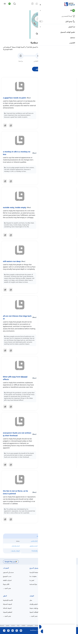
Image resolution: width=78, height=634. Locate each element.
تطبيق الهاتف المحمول (67, 32)
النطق (5, 596)
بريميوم (72, 37)
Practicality (34, 551)
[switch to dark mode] (41, 21)
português (30, 625)
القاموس (72, 43)
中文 (18, 625)
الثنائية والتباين (34, 541)
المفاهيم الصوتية (7, 612)
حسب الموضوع (7, 576)
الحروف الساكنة (7, 608)
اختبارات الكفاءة (7, 580)
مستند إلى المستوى (8, 572)
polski (7, 625)
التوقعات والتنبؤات (15, 551)
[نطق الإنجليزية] (37, 4)
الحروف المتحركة (7, 604)
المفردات (6, 568)
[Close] (40, 4)
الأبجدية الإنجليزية (8, 600)
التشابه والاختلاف (16, 546)
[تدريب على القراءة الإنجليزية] (32, 4)
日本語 (23, 625)
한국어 (13, 625)
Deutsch (37, 625)
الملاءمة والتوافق (33, 546)
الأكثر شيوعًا (6, 584)
